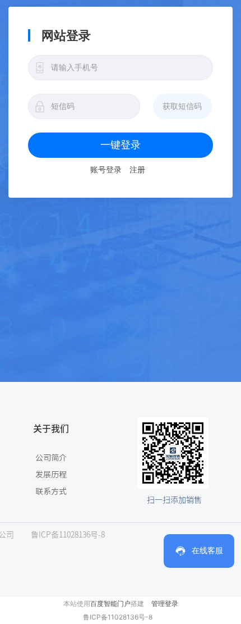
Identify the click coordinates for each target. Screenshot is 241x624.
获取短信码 (182, 106)
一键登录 (120, 145)
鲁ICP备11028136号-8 (117, 617)
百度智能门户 (110, 603)
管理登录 (164, 603)
